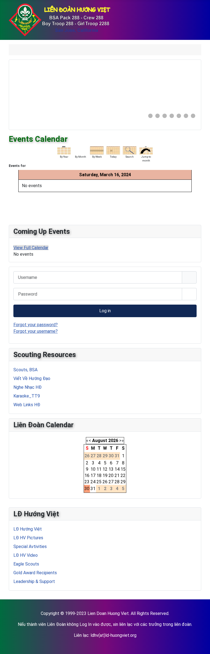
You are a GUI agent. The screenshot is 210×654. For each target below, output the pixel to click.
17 (93, 475)
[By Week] (97, 149)
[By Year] (64, 149)
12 (105, 469)
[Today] (113, 149)
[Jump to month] (146, 149)
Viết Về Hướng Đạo (31, 378)
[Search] (129, 149)
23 (86, 481)
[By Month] (80, 149)
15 (123, 469)
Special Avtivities (30, 546)
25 (99, 481)
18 (99, 475)
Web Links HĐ (26, 404)
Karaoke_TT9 (26, 396)
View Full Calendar (30, 247)
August (99, 440)
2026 (113, 440)
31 (93, 488)
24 (93, 481)
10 (93, 469)
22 (123, 475)
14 (117, 469)
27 (111, 481)
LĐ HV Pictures (28, 537)
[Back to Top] (200, 644)
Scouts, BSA (25, 369)
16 (86, 475)
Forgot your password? (35, 324)
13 (111, 469)
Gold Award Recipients (35, 572)
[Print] (199, 136)
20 (111, 475)
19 (105, 475)
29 (123, 481)
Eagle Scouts (26, 564)
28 (117, 481)
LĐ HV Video (25, 555)
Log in (105, 310)
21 (117, 475)
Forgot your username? (35, 331)
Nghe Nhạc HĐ (27, 387)
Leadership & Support (34, 581)
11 (99, 469)
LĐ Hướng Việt (27, 529)
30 (86, 488)
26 (105, 481)
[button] (179, 86)
